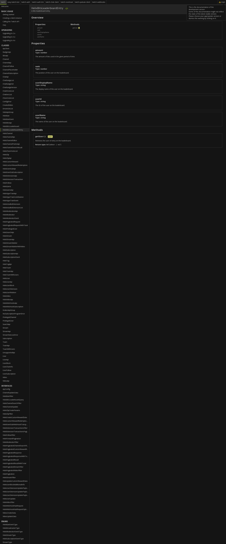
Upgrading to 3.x (9, 37)
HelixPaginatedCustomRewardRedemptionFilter (16, 449)
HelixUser (6, 278)
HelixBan (6, 116)
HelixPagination (8, 474)
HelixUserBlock (8, 285)
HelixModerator (9, 215)
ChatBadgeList (8, 80)
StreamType (7, 542)
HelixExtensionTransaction (13, 179)
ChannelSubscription (10, 73)
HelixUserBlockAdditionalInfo (14, 484)
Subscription (7, 338)
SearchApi (6, 324)
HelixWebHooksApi (10, 303)
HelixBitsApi (7, 123)
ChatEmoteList (8, 91)
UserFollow (7, 370)
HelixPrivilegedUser (10, 229)
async (50, 137)
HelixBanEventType (10, 524)
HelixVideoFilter (8, 502)
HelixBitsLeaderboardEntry (13, 130)
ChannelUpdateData (10, 393)
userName (40, 37)
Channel (6, 59)
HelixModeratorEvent (11, 218)
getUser (75, 28)
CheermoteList (8, 98)
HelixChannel (7, 133)
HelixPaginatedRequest (11, 222)
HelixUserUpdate (9, 499)
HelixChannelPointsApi (11, 144)
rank (38, 30)
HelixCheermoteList (10, 151)
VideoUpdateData (9, 516)
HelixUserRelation (9, 292)
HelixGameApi (8, 190)
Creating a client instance (12, 18)
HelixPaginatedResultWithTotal (14, 463)
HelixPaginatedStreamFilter (13, 467)
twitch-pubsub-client (82, 2)
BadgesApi (7, 52)
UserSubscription (9, 374)
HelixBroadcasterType (11, 528)
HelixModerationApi (10, 211)
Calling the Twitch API (11, 21)
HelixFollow (7, 183)
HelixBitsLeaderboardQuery (13, 400)
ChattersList (7, 94)
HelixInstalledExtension (11, 204)
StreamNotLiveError (10, 335)
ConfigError (7, 101)
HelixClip (6, 154)
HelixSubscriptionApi (10, 253)
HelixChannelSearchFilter (12, 403)
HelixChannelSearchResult (12, 147)
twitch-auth (25, 2)
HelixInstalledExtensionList (13, 207)
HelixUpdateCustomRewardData (15, 481)
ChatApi (6, 77)
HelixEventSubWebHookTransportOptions (16, 424)
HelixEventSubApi (9, 169)
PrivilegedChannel (9, 317)
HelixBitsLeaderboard (11, 126)
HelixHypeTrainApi (9, 193)
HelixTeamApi (8, 271)
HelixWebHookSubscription (13, 306)
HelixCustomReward (10, 162)
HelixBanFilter (8, 396)
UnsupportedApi (9, 352)
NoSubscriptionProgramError (14, 314)
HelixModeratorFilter (10, 442)
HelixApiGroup (8, 112)
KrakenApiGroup (9, 310)
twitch (3, 2)
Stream (5, 328)
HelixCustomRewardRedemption (15, 165)
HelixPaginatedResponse (12, 453)
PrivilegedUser (8, 321)
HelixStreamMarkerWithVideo (14, 246)
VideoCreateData (9, 513)
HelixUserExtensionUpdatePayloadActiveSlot (16, 491)
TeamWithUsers (9, 349)
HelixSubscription (9, 250)
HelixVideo (7, 296)
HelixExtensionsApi (10, 176)
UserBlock (6, 363)
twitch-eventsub (67, 2)
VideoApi (6, 381)
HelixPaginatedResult (11, 460)
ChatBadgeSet (8, 84)
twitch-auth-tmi (38, 2)
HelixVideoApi (8, 299)
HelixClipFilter (8, 414)
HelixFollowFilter (9, 435)
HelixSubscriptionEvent (11, 257)
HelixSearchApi (8, 232)
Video (5, 377)
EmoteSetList (8, 108)
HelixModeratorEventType (13, 531)
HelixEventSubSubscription (13, 172)
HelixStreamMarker (10, 243)
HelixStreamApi (8, 239)
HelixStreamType (9, 535)
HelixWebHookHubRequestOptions (16, 509)
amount (39, 28)
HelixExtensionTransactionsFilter (15, 428)
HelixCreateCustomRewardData (15, 417)
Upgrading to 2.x (9, 33)
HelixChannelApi (9, 137)
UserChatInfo (8, 367)
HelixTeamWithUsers (11, 275)
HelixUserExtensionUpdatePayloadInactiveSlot (16, 495)
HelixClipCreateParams (11, 410)
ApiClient (6, 48)
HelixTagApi (7, 264)
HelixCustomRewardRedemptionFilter (16, 421)
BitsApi (5, 55)
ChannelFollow (8, 66)
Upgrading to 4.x (9, 40)
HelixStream (7, 236)
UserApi (6, 360)
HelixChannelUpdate (10, 407)
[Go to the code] (66, 8)
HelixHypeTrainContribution (13, 197)
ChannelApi (7, 63)
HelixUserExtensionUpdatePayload (16, 488)
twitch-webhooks (98, 2)
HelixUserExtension (10, 289)
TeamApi (6, 345)
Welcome (4, 6)
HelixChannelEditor (10, 140)
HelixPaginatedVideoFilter (12, 470)
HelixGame (7, 186)
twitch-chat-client (52, 2)
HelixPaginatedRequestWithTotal (15, 225)
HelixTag (6, 261)
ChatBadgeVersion (10, 87)
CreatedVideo (8, 105)
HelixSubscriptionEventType (13, 539)
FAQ (4, 25)
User (4, 356)
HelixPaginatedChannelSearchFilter (16, 446)
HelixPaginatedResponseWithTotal (16, 456)
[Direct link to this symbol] (219, 50)
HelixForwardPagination (12, 438)
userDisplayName (43, 32)
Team (5, 342)
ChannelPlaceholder (10, 70)
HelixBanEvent (8, 119)
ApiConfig (6, 389)
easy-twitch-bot (13, 2)
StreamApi (7, 331)
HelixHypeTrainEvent (10, 200)
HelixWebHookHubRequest (13, 506)
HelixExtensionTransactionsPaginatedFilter (16, 431)
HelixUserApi (7, 282)
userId (39, 35)
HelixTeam (7, 268)
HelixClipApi (7, 158)
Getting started (8, 14)
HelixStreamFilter (9, 477)
